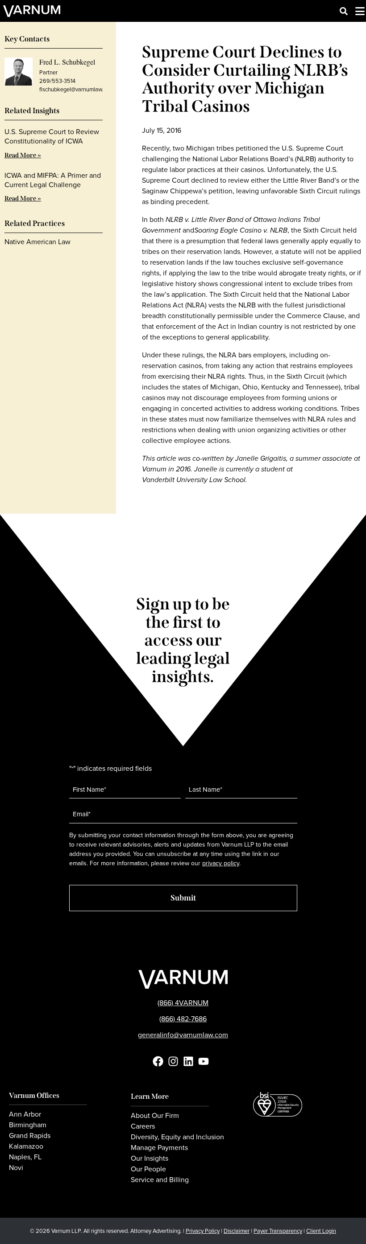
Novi (16, 1168)
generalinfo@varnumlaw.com (183, 1035)
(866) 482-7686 (183, 1019)
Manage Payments (159, 1148)
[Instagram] (173, 1061)
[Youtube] (203, 1061)
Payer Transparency (278, 1231)
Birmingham (27, 1125)
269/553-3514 (57, 81)
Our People (148, 1169)
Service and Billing (160, 1180)
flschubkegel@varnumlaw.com (76, 89)
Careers (143, 1126)
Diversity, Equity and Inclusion (177, 1137)
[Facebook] (158, 1061)
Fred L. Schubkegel (67, 61)
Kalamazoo (26, 1146)
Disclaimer (237, 1231)
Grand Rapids (29, 1136)
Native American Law (37, 242)
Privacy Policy (203, 1231)
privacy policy (220, 863)
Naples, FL (25, 1157)
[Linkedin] (188, 1061)
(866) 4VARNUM (183, 1003)
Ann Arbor (25, 1114)
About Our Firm (155, 1116)
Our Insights (149, 1158)
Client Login (321, 1231)
